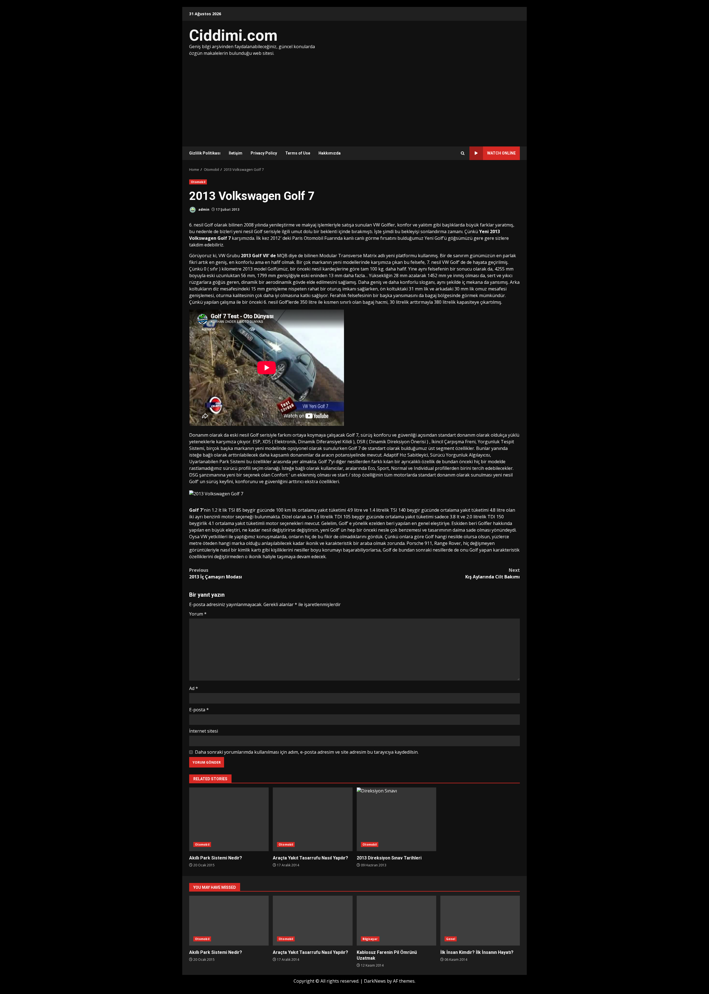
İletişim (235, 153)
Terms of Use (297, 153)
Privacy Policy (264, 153)
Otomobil (198, 182)
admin (203, 209)
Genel (450, 939)
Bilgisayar (370, 939)
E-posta (199, 710)
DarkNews (375, 981)
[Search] (462, 153)
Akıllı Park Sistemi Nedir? (229, 819)
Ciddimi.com (233, 35)
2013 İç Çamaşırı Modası (215, 573)
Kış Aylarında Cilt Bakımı (492, 573)
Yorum (198, 614)
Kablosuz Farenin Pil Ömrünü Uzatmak (396, 921)
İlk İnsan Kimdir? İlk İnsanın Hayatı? (480, 921)
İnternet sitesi (203, 731)
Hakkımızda (329, 153)
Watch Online (501, 153)
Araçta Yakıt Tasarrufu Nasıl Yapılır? (312, 819)
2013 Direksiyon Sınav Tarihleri (396, 819)
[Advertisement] (354, 98)
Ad (193, 688)
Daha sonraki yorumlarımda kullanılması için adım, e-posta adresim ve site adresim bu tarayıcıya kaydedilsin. (306, 752)
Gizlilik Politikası (204, 153)
